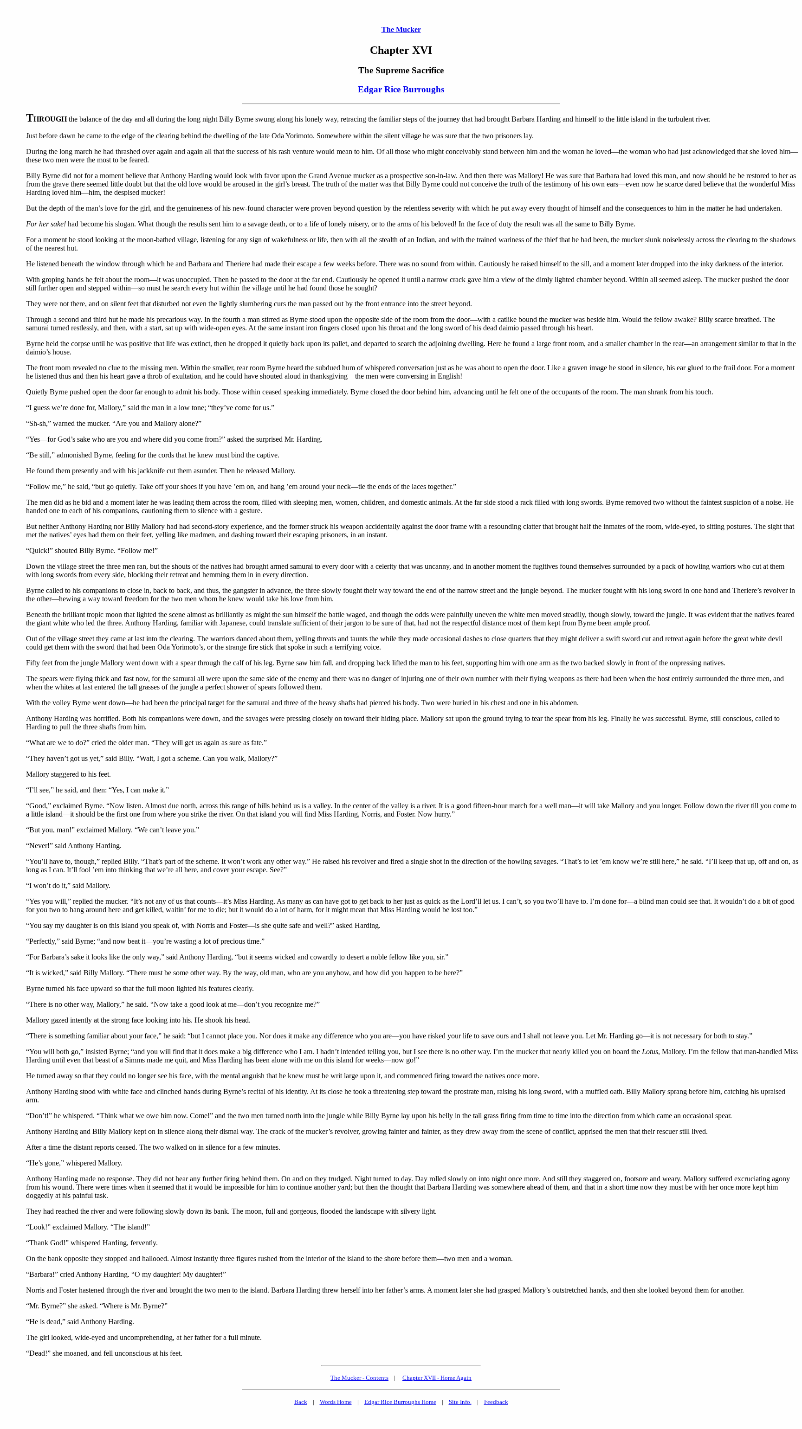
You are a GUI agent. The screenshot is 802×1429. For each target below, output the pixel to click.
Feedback (496, 1401)
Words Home (336, 1401)
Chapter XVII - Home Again (437, 1377)
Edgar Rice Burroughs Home (400, 1401)
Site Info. (460, 1401)
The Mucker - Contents (359, 1377)
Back (300, 1401)
